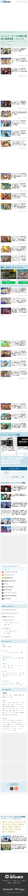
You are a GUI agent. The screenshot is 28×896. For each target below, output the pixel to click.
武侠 (13, 714)
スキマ (24, 724)
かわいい (10, 702)
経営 (6, 658)
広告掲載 (14, 882)
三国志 (10, 710)
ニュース (22, 1)
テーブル (5, 671)
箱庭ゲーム (4, 826)
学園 (14, 710)
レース (16, 665)
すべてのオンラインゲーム (10, 610)
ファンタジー (9, 708)
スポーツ (5, 663)
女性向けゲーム (12, 831)
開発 (20, 695)
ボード (16, 673)
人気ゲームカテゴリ (8, 606)
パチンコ (14, 675)
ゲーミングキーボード (14, 460)
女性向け (4, 704)
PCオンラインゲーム (8, 620)
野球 (8, 665)
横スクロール (20, 720)
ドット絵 (22, 702)
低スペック (14, 720)
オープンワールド (6, 722)
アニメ (17, 702)
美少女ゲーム (17, 826)
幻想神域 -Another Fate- (10, 581)
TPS (14, 652)
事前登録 (16, 695)
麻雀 (23, 673)
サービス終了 (10, 697)
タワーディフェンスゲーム (7, 829)
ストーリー (18, 706)
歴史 (3, 710)
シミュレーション (7, 656)
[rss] (16, 788)
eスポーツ (5, 702)
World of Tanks (8, 589)
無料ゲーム (4, 822)
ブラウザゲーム (7, 636)
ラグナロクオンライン (9, 575)
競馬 (9, 667)
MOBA (4, 660)
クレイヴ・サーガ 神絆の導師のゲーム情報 (14, 477)
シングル (13, 724)
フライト (18, 652)
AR (3, 728)
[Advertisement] (14, 17)
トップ (2, 32)
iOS (4, 633)
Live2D (14, 730)
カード (4, 673)
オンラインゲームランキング (10, 566)
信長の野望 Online (8, 578)
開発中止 (4, 697)
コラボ (2, 55)
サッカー (4, 665)
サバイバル (13, 712)
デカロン (6, 584)
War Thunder (7, 598)
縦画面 (4, 726)
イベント (2, 127)
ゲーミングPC (10, 458)
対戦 (12, 722)
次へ (21, 472)
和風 (17, 712)
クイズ (16, 684)
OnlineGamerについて (7, 880)
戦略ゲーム (21, 824)
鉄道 (3, 714)
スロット (4, 677)
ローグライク (13, 726)
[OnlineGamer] (14, 878)
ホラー (17, 710)
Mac (9, 624)
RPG (4, 645)
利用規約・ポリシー (17, 880)
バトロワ (4, 730)
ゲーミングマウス (5, 460)
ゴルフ (12, 665)
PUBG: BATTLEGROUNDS (10, 595)
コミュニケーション (11, 682)
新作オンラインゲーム (14, 622)
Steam (5, 624)
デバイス (3, 454)
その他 (20, 684)
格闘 (22, 652)
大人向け (12, 704)
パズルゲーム (17, 829)
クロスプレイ (7, 728)
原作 (8, 704)
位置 (20, 724)
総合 (6, 569)
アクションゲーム (6, 824)
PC (14, 569)
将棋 (6, 675)
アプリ (4, 720)
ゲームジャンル (6, 641)
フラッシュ (9, 730)
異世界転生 (22, 712)
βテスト (11, 695)
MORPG (9, 646)
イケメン (7, 712)
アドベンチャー (6, 684)
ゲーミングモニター (19, 458)
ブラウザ (8, 720)
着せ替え (18, 682)
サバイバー (20, 728)
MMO (22, 726)
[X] (11, 788)
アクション (5, 650)
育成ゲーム (11, 826)
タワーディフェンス (13, 658)
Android (8, 633)
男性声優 (7, 706)
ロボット (17, 708)
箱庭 (22, 658)
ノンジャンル (6, 681)
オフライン (14, 728)
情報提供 (9, 882)
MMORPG (5, 646)
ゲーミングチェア (16, 463)
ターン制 (4, 724)
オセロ (10, 675)
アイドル (22, 710)
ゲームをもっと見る (14, 468)
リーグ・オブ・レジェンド (10, 592)
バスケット (5, 667)
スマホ (22, 569)
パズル (20, 673)
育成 (19, 658)
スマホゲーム (7, 628)
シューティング (6, 652)
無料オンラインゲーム (9, 616)
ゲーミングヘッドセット (6, 463)
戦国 (6, 710)
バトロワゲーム (14, 824)
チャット (12, 684)
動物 (3, 712)
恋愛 (14, 702)
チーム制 (19, 722)
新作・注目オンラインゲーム (12, 267)
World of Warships (8, 587)
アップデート (3, 75)
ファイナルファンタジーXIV (10, 572)
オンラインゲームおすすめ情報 (13, 816)
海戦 (16, 714)
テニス (20, 665)
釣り (12, 667)
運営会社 (19, 882)
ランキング (6, 622)
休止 (23, 695)
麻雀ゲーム (4, 831)
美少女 (4, 708)
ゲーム (17, 1)
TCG (12, 673)
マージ (18, 726)
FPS (11, 652)
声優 (3, 706)
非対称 (8, 724)
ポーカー (8, 673)
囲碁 (3, 675)
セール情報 (25, 453)
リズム (4, 682)
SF (13, 708)
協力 (15, 722)
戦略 (3, 658)
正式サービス (5, 695)
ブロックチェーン (19, 704)
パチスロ (19, 675)
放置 (17, 724)
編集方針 (24, 880)
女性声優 (12, 706)
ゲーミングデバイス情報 (10, 435)
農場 (6, 714)
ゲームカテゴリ (6, 690)
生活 (10, 714)
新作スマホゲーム (13, 631)
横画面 (8, 726)
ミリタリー (23, 708)
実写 (22, 706)
